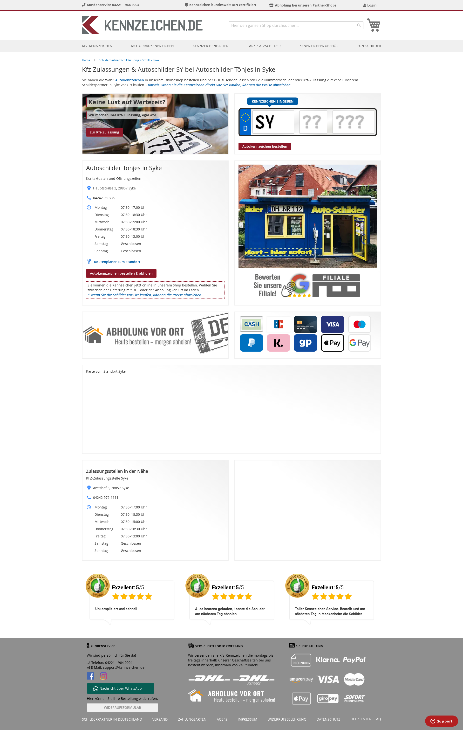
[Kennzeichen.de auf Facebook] (90, 676)
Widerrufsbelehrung (287, 719)
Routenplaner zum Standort (117, 261)
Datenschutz (328, 719)
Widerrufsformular (122, 707)
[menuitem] (97, 45)
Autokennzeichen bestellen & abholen (121, 273)
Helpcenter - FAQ (366, 718)
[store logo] (142, 25)
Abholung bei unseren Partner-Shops (305, 5)
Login (371, 5)
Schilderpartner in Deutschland (112, 719)
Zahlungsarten (192, 719)
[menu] (231, 45)
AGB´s (222, 719)
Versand (160, 719)
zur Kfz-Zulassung (104, 132)
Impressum (247, 719)
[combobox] (296, 25)
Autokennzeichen (129, 80)
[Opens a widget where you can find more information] (441, 722)
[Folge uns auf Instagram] (103, 676)
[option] (132, 603)
